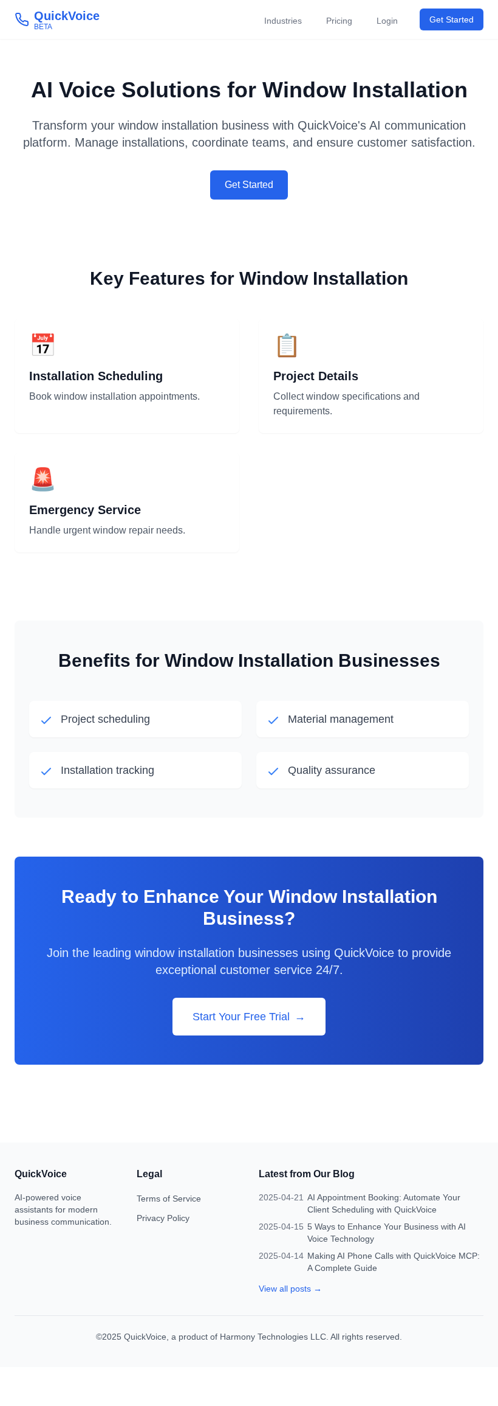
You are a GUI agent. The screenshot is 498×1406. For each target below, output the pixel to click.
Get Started (451, 19)
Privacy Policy (163, 1218)
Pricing (339, 21)
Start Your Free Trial (249, 1017)
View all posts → (290, 1288)
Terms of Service (169, 1198)
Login (387, 21)
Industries (283, 21)
